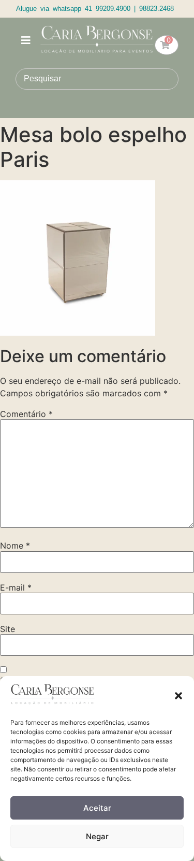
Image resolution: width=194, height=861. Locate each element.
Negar (97, 836)
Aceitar (97, 808)
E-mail (16, 587)
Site (7, 629)
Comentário (26, 414)
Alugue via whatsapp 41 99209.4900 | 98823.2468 (95, 8)
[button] (178, 696)
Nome (15, 545)
